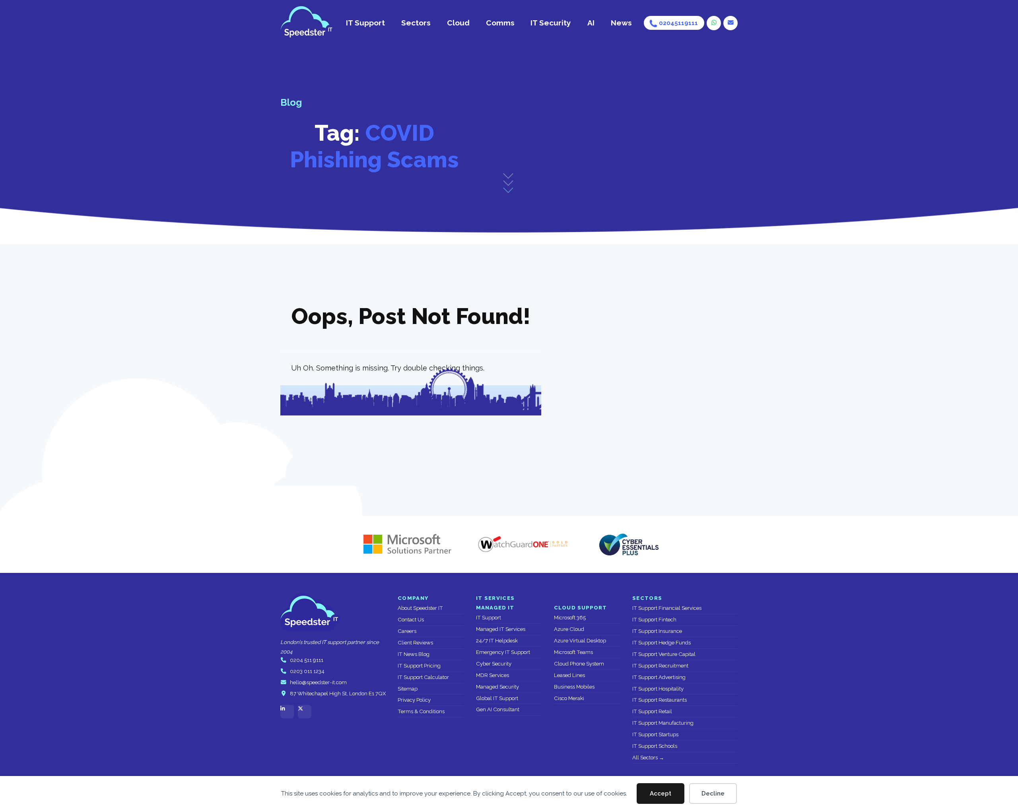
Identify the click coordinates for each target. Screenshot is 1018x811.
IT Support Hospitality (658, 689)
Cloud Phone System (579, 664)
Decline (713, 793)
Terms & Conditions (421, 711)
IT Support (365, 22)
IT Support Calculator (423, 677)
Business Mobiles (574, 687)
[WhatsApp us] (714, 23)
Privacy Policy (414, 700)
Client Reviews (415, 643)
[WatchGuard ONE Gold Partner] (523, 544)
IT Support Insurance (657, 631)
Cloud (458, 22)
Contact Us (411, 620)
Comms (500, 22)
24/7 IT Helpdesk (497, 641)
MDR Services (492, 675)
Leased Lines (569, 675)
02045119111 (678, 22)
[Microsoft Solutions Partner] (403, 544)
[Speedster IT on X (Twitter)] (304, 711)
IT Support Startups (655, 734)
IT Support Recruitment (660, 666)
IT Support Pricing (419, 666)
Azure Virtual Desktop (580, 641)
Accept (660, 793)
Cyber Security (493, 664)
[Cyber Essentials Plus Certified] (628, 544)
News (621, 22)
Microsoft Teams (573, 652)
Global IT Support (497, 698)
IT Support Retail (652, 711)
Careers (407, 631)
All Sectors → (648, 758)
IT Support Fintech (654, 620)
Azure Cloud (569, 629)
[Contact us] (730, 23)
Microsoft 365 (570, 618)
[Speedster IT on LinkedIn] (287, 711)
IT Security (550, 22)
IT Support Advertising (659, 677)
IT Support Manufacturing (663, 723)
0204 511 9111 (306, 660)
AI (590, 22)
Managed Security (497, 687)
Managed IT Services (500, 629)
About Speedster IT (420, 608)
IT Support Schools (654, 746)
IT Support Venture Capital (664, 654)
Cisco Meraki (569, 698)
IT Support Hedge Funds (661, 643)
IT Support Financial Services (666, 608)
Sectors (416, 22)
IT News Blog (413, 654)
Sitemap (408, 689)
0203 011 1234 (307, 671)
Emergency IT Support (503, 652)
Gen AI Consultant (497, 709)
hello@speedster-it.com (318, 682)
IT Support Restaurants (659, 700)
